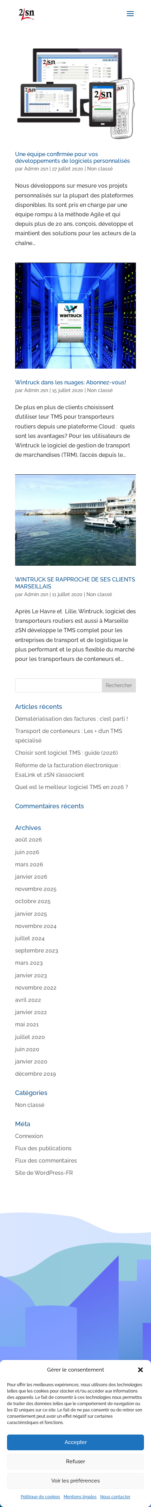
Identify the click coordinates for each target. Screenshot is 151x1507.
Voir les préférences (75, 1481)
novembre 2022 (36, 987)
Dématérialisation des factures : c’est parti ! (71, 719)
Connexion (29, 1136)
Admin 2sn (36, 169)
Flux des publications (43, 1148)
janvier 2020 (31, 1061)
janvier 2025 (31, 914)
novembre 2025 (36, 889)
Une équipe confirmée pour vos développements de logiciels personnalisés (72, 157)
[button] (140, 1369)
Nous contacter (115, 1496)
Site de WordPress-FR (44, 1173)
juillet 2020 (30, 1037)
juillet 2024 (30, 938)
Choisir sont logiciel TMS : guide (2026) (66, 752)
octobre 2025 (33, 901)
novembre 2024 (36, 926)
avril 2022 (28, 1000)
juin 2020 (27, 1049)
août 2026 (28, 839)
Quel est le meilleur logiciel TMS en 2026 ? (71, 787)
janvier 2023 (31, 975)
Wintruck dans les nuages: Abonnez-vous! (70, 382)
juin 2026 (27, 852)
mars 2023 (29, 963)
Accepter (76, 1442)
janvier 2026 (31, 876)
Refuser (75, 1461)
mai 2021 (27, 1024)
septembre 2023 (36, 950)
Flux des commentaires (46, 1160)
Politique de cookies (40, 1496)
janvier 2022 (31, 1012)
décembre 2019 (35, 1073)
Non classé (100, 169)
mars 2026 (29, 864)
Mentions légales (80, 1496)
